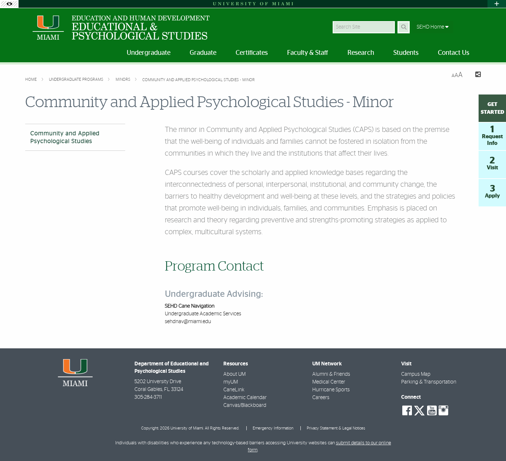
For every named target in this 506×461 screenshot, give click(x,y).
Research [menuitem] (360, 53)
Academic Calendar (245, 397)
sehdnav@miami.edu (188, 321)
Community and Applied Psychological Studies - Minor (198, 80)
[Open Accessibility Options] (9, 4)
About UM (234, 374)
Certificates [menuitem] (252, 53)
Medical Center (328, 382)
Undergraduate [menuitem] (148, 53)
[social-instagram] (443, 410)
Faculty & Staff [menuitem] (307, 53)
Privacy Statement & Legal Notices (336, 428)
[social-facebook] (407, 410)
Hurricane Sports (331, 389)
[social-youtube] (432, 410)
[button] (490, 440)
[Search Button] (403, 27)
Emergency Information (273, 428)
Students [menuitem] (406, 53)
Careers (320, 397)
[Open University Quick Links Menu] (496, 4)
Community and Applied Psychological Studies (65, 137)
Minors (124, 79)
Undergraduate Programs (76, 79)
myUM (230, 382)
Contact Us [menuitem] (453, 53)
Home (31, 79)
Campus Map (415, 374)
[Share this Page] (475, 75)
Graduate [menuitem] (203, 53)
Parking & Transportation (428, 382)
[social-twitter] (419, 410)
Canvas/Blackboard (244, 405)
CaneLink (233, 389)
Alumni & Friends (331, 374)
